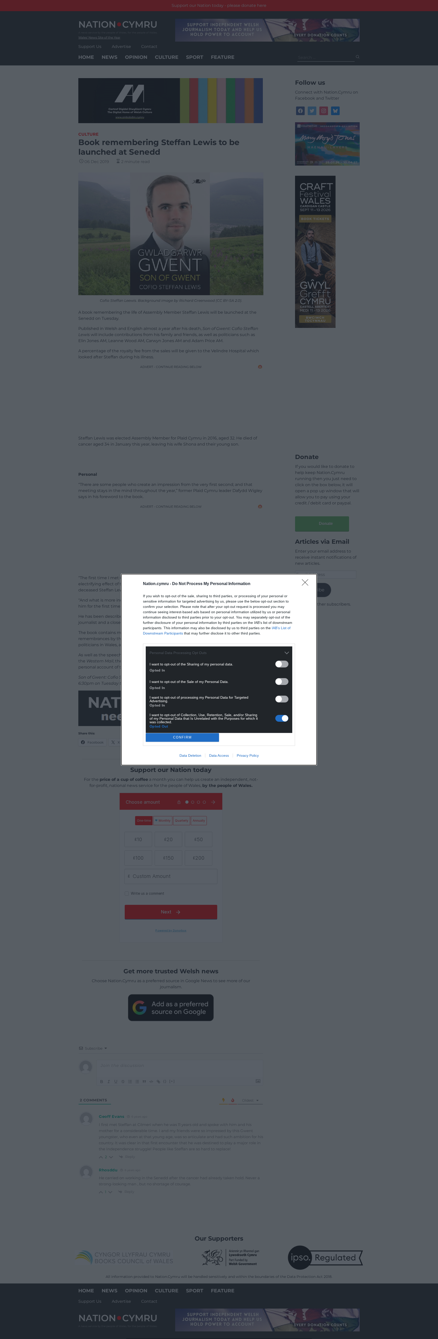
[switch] (281, 664)
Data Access (219, 755)
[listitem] (219, 653)
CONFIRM (182, 737)
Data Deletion (190, 755)
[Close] (307, 584)
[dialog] (219, 669)
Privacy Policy (248, 755)
